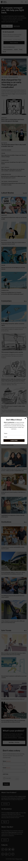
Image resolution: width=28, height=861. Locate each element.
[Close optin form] (25, 419)
